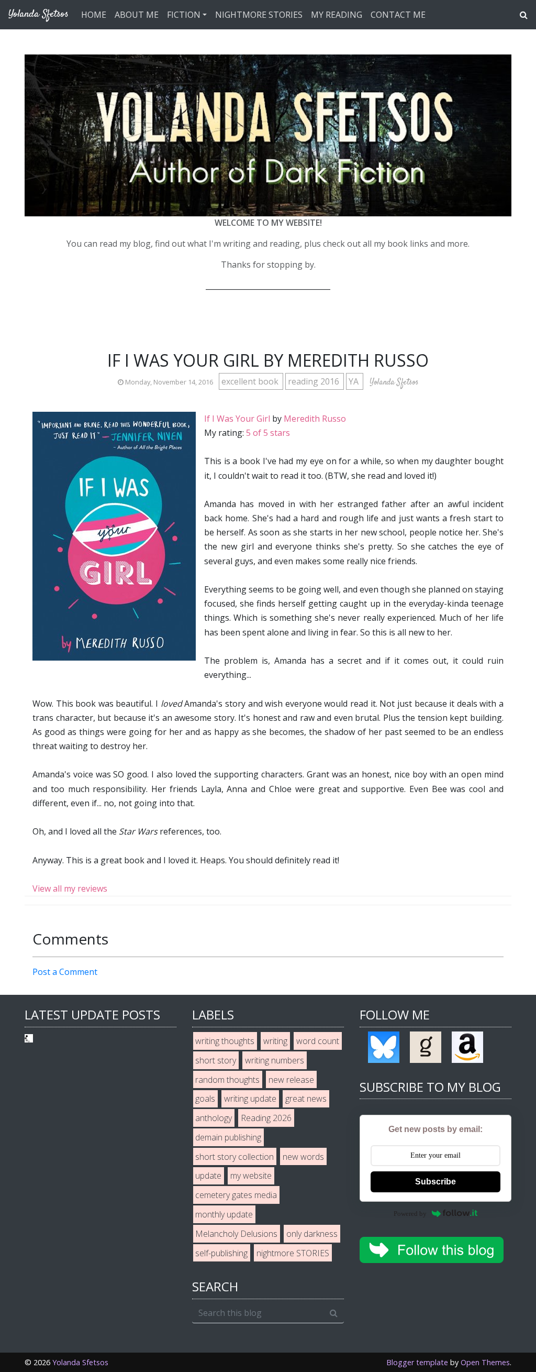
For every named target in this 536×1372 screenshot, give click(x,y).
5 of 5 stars (268, 432)
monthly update (224, 1214)
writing (275, 1041)
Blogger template (417, 1362)
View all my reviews (69, 888)
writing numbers (274, 1060)
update (208, 1175)
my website (251, 1175)
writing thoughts (224, 1041)
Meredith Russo (315, 418)
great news (306, 1098)
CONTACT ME (398, 14)
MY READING (336, 14)
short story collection (234, 1156)
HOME (93, 14)
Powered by (410, 1213)
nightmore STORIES (292, 1253)
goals (205, 1098)
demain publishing (228, 1137)
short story (215, 1060)
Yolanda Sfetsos (80, 1362)
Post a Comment (64, 972)
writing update (250, 1098)
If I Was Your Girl (237, 418)
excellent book (251, 381)
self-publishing (221, 1253)
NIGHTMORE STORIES (259, 14)
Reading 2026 (266, 1118)
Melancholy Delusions (236, 1233)
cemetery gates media (236, 1195)
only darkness (312, 1233)
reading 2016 (314, 381)
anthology (213, 1118)
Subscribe (435, 1181)
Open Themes (485, 1362)
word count (317, 1041)
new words (303, 1156)
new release (291, 1079)
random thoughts (227, 1079)
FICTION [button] (183, 14)
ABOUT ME (137, 14)
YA (355, 381)
